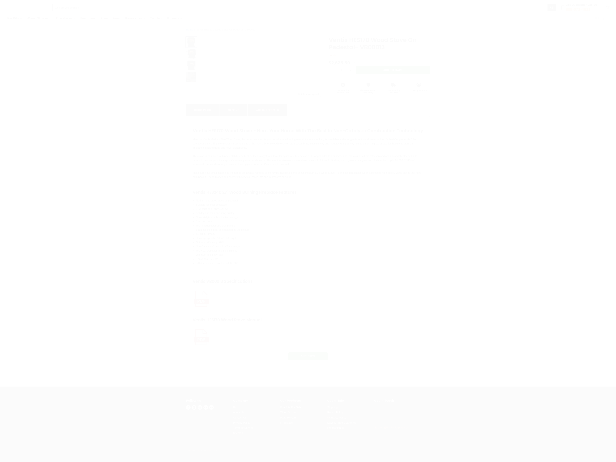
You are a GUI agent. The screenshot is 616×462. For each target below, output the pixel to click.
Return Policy (335, 412)
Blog (235, 407)
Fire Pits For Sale (290, 407)
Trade (155, 18)
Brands (173, 18)
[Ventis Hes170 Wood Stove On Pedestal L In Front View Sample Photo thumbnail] (191, 42)
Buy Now (308, 356)
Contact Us (240, 417)
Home (189, 29)
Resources (134, 18)
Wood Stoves (38, 18)
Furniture (87, 18)
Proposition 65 (335, 427)
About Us (238, 412)
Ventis (332, 55)
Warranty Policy (336, 417)
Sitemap (238, 433)
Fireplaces (64, 18)
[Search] (552, 7)
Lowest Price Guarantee (341, 422)
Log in (602, 18)
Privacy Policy (241, 422)
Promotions (110, 18)
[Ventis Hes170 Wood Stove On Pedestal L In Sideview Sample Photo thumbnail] (191, 53)
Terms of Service (243, 427)
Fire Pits (13, 18)
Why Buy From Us (267, 110)
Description (202, 110)
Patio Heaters (288, 417)
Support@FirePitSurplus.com (391, 427)
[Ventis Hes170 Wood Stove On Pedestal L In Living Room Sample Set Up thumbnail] (191, 76)
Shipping (233, 110)
